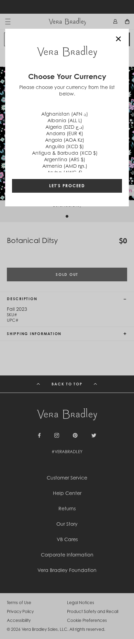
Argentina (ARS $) (64, 159)
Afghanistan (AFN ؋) (64, 114)
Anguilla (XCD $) (64, 146)
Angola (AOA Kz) (64, 140)
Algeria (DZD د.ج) (64, 127)
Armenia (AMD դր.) (64, 166)
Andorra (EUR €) (64, 133)
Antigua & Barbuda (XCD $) (65, 153)
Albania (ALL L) (64, 120)
